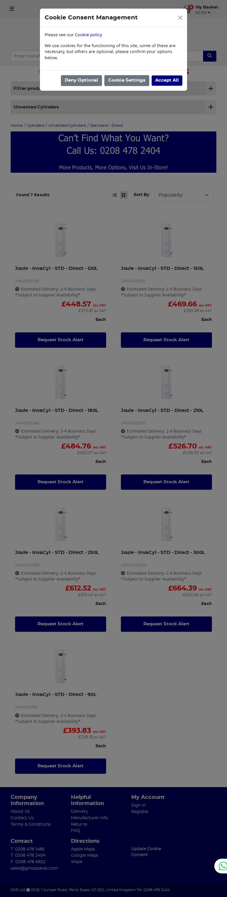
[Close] (180, 17)
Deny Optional (81, 80)
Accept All (167, 80)
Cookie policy (88, 34)
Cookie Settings (126, 80)
